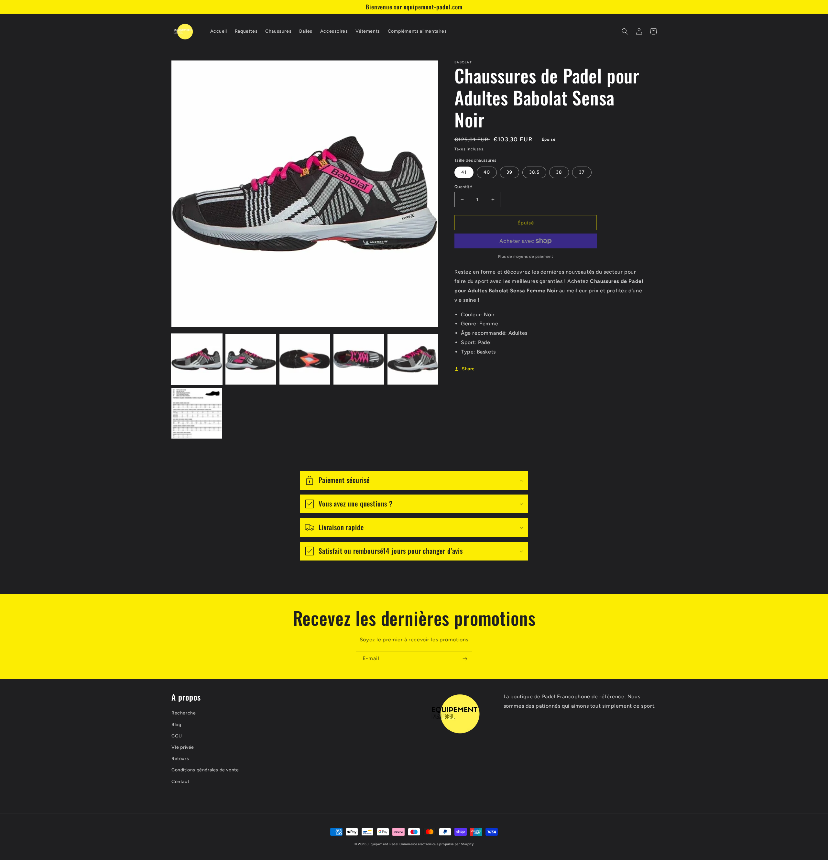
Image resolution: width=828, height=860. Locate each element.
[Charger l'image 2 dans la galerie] (250, 359)
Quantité (463, 186)
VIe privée (182, 747)
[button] (625, 31)
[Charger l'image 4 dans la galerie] (358, 359)
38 (559, 172)
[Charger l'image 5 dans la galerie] (412, 359)
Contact (180, 781)
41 (464, 172)
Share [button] (468, 369)
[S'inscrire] (465, 658)
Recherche (183, 713)
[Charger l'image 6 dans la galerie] (196, 413)
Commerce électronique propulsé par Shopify (436, 844)
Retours (180, 758)
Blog (176, 724)
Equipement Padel (383, 844)
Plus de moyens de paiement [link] (525, 256)
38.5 (534, 172)
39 (509, 172)
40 (487, 172)
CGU (176, 736)
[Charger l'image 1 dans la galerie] (196, 359)
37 (582, 172)
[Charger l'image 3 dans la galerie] (304, 359)
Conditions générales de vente (205, 770)
